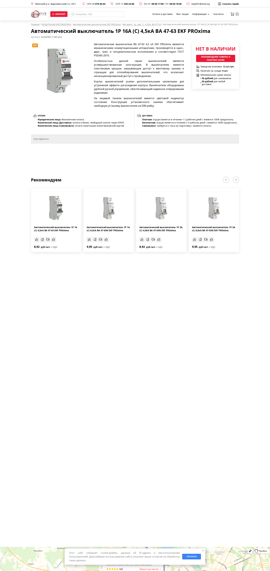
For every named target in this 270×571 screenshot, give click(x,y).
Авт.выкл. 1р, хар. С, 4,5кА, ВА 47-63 (142, 24)
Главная (35, 24)
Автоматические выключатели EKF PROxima (97, 24)
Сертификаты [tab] (41, 138)
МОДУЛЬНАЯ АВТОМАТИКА (56, 24)
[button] (226, 180)
